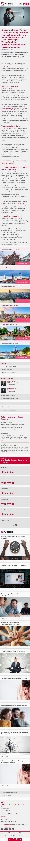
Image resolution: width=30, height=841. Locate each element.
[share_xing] (9, 839)
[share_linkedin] (20, 839)
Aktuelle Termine (22, 263)
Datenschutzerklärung (11, 836)
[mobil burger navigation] (20, 4)
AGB (8, 833)
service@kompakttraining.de (18, 824)
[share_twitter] (17, 839)
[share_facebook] (13, 839)
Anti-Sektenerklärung (17, 833)
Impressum (22, 836)
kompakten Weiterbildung (9, 65)
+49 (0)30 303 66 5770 (9, 821)
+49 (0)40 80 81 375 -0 (9, 812)
